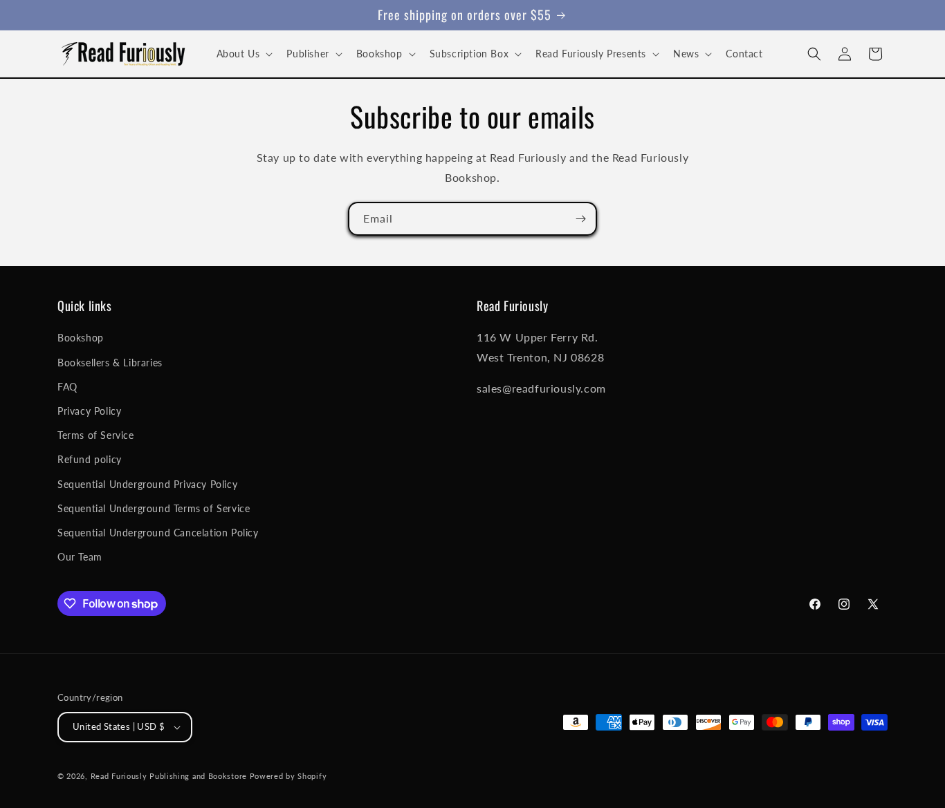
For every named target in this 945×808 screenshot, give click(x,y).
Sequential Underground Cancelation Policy (158, 532)
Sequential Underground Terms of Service (153, 508)
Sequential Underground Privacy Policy (147, 484)
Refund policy (89, 459)
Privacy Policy (89, 411)
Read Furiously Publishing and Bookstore (169, 775)
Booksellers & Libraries (110, 362)
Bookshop (80, 338)
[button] (243, 53)
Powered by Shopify (288, 775)
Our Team (79, 557)
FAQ (67, 387)
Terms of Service (95, 435)
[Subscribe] (580, 219)
